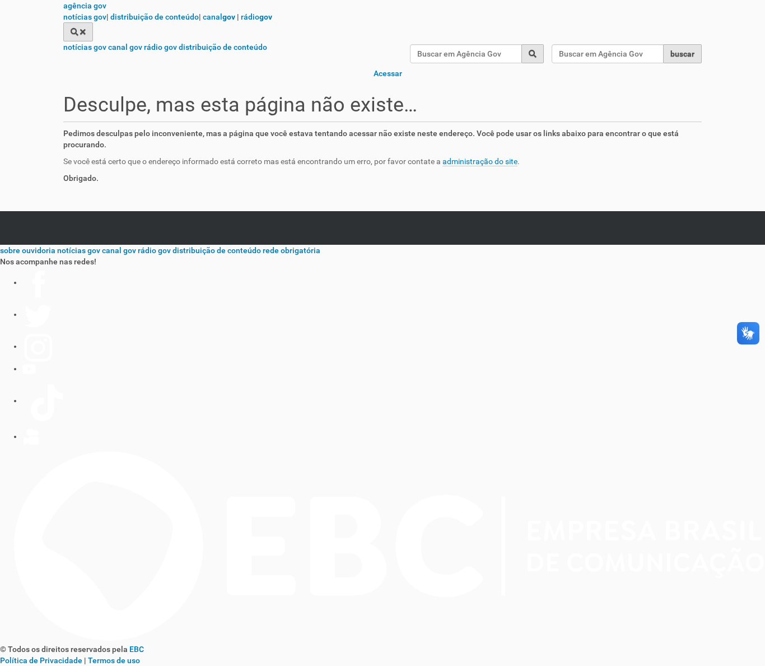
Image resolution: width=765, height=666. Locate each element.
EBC (136, 649)
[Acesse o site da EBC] (382, 638)
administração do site (479, 161)
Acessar (388, 73)
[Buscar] (78, 31)
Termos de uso (114, 660)
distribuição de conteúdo (154, 16)
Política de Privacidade (41, 660)
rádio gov (160, 47)
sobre (10, 250)
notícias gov (84, 16)
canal (219, 16)
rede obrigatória (291, 250)
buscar (682, 53)
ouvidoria (38, 250)
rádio (256, 16)
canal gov (125, 47)
